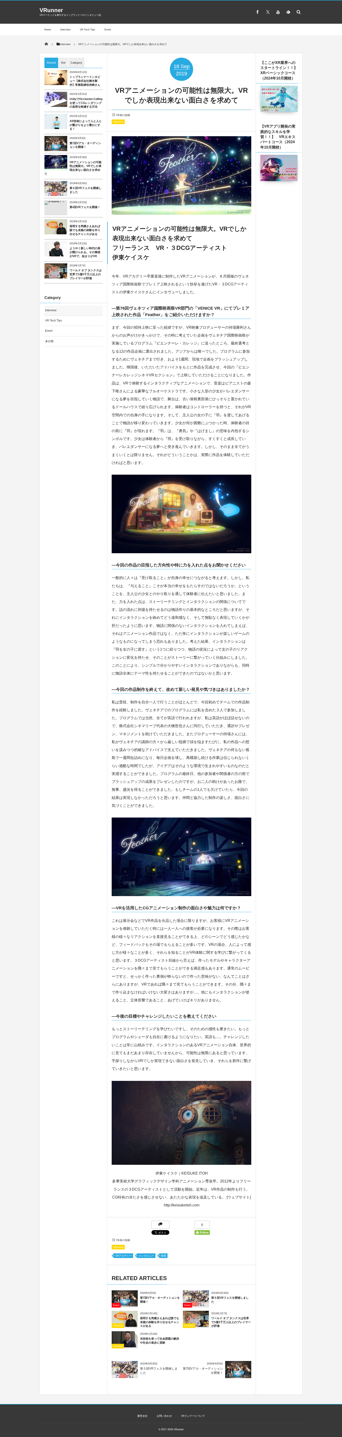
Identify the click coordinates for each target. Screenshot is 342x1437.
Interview (65, 29)
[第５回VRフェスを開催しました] (196, 1304)
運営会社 (142, 1415)
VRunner (51, 10)
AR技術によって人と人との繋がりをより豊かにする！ (86, 125)
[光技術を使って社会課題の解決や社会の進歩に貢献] (125, 1345)
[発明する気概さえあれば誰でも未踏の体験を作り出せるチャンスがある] (125, 1325)
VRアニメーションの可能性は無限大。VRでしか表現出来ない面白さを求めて (72, 168)
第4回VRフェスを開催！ (85, 207)
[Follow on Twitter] (268, 12)
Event (107, 29)
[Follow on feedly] (288, 12)
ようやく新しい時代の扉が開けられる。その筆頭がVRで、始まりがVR (85, 252)
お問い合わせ (164, 1415)
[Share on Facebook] (258, 12)
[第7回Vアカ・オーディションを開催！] (125, 1304)
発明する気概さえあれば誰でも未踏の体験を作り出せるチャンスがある (159, 1322)
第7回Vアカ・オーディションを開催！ (85, 145)
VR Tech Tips (87, 29)
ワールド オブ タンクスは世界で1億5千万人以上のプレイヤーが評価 (231, 1322)
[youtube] (278, 12)
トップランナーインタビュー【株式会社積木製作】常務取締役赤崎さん (85, 80)
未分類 (49, 341)
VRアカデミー (123, 1255)
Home (47, 29)
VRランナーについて (193, 1415)
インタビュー (146, 1255)
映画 (163, 1255)
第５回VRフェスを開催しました (85, 190)
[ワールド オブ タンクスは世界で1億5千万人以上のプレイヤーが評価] (196, 1325)
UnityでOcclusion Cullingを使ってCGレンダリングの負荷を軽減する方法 (86, 103)
